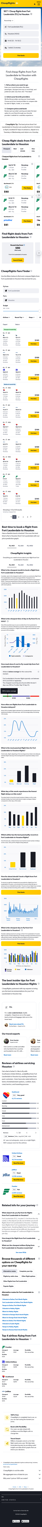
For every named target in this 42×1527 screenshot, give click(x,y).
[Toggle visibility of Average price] (28, 656)
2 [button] (18, 517)
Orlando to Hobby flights (11, 1308)
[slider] (39, 311)
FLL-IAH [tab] (20, 546)
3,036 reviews (17, 1176)
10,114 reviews (17, 1159)
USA (20, 1487)
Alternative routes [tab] (9, 1271)
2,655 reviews (17, 1193)
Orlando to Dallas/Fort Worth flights (14, 1299)
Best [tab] (15, 149)
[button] (31, 14)
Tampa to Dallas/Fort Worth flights (14, 1305)
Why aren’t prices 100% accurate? (15, 1478)
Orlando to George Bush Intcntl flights (15, 1314)
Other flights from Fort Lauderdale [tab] (15, 1281)
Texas (25, 1487)
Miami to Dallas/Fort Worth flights (14, 1320)
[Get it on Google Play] (16, 1521)
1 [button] (14, 517)
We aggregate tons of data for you (15, 1474)
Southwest (15, 1092)
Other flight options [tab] (28, 1276)
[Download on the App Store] (25, 1521)
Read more (7, 1055)
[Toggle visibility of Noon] (17, 969)
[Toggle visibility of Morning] (8, 969)
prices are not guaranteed (10, 1464)
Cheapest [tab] (6, 149)
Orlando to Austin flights (10, 1324)
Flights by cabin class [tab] (10, 1276)
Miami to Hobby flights (10, 1311)
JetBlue (14, 1170)
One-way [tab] (33, 150)
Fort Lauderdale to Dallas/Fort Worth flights (17, 1302)
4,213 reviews (17, 1098)
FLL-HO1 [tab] (12, 546)
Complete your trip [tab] (26, 1271)
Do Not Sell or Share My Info (21, 1510)
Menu (39, 2)
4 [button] (27, 517)
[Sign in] (35, 4)
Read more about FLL (16, 1024)
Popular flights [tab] (8, 1286)
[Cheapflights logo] (8, 3)
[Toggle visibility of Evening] (8, 971)
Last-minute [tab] (22, 150)
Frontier (14, 1186)
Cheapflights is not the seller (13, 1470)
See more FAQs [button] (21, 1252)
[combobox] (9, 20)
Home (14, 1487)
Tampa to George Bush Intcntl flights (14, 1330)
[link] (18, 260)
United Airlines (17, 1153)
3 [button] (23, 517)
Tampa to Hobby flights (10, 1327)
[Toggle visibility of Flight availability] (15, 656)
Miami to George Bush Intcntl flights (14, 1317)
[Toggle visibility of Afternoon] (29, 969)
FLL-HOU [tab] (30, 546)
